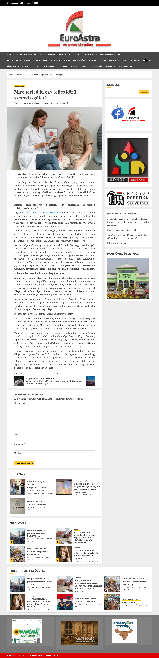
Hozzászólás (20, 403)
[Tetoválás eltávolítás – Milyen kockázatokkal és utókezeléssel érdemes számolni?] (64, 554)
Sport (25, 66)
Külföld (26, 60)
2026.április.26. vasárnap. (86, 495)
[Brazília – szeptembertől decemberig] (17, 554)
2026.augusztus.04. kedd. (86, 561)
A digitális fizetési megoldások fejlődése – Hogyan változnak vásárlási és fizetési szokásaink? (85, 537)
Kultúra (133, 60)
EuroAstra (36, 531)
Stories (45, 482)
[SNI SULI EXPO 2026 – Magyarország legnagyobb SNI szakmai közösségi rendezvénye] (64, 487)
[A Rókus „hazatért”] (17, 506)
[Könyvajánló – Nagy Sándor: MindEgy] (17, 487)
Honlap (17, 453)
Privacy (84, 66)
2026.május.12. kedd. (37, 493)
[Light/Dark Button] (145, 60)
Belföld (54, 60)
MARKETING (12, 66)
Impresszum (96, 66)
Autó (103, 60)
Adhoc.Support (102, 55)
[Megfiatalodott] (112, 602)
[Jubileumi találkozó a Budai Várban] (17, 536)
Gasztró (93, 60)
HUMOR (67, 60)
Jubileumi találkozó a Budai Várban (37, 534)
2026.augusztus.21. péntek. (42, 539)
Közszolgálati (85, 598)
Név (16, 434)
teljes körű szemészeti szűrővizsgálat (38, 212)
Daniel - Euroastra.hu (24, 103)
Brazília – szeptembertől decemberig (39, 553)
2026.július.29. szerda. (87, 604)
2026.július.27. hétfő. (132, 605)
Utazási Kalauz (48, 66)
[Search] (150, 60)
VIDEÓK (74, 66)
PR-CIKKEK (63, 66)
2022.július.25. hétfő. (44, 103)
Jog (124, 60)
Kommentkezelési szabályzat (118, 66)
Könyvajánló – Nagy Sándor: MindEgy (36, 489)
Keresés (113, 85)
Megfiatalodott (129, 602)
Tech (34, 66)
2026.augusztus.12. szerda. (87, 592)
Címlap (10, 55)
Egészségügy (79, 60)
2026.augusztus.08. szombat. (42, 557)
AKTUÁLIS (77, 55)
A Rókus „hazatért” (36, 504)
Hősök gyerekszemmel (117, 243)
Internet (113, 60)
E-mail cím (19, 444)
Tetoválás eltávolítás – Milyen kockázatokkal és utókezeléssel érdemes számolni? (86, 554)
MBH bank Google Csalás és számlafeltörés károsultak (43, 55)
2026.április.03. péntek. (39, 508)
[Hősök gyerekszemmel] (65, 602)
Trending (30, 485)
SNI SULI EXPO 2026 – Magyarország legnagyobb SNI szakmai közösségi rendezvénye (87, 488)
